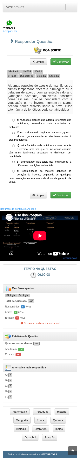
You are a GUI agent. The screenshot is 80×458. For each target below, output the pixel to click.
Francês (50, 437)
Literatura (41, 428)
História (61, 411)
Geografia (22, 420)
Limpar (39, 61)
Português (42, 411)
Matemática (20, 411)
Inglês (59, 428)
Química (58, 420)
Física (40, 420)
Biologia (21, 428)
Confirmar (62, 61)
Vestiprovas (15, 7)
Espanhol (30, 437)
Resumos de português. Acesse (18, 208)
